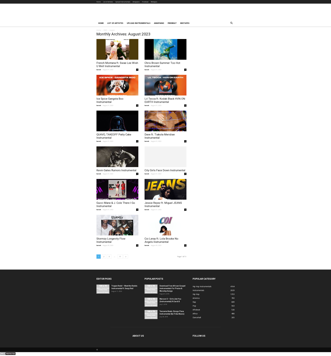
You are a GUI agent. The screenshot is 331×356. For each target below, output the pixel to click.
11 (120, 256)
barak (98, 70)
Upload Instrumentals (122, 2)
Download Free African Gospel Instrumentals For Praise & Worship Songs (172, 288)
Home (98, 2)
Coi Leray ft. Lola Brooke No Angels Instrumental (161, 240)
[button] (231, 23)
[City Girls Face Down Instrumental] (165, 156)
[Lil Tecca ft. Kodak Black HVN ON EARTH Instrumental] (165, 85)
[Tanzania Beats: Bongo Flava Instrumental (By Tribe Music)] (151, 314)
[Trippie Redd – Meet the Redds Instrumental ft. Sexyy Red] (102, 289)
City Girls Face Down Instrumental (165, 170)
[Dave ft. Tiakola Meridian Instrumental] (165, 121)
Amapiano (136, 2)
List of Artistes (108, 2)
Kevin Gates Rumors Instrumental (116, 170)
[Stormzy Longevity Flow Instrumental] (117, 225)
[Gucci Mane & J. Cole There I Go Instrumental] (117, 189)
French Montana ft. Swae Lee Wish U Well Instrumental (117, 64)
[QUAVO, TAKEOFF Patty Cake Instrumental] (117, 121)
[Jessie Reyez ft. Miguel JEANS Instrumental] (165, 189)
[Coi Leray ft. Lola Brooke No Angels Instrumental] (165, 225)
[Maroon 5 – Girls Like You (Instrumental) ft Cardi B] (151, 302)
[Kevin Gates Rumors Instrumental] (117, 156)
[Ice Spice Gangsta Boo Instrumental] (117, 85)
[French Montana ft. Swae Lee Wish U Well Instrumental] (117, 49)
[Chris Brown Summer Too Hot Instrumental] (165, 49)
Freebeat (145, 2)
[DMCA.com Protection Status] (8, 355)
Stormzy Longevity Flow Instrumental (110, 240)
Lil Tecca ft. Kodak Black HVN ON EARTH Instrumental (165, 100)
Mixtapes (154, 2)
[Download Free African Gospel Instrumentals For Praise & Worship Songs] (151, 289)
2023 (105, 30)
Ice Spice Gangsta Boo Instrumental (109, 100)
